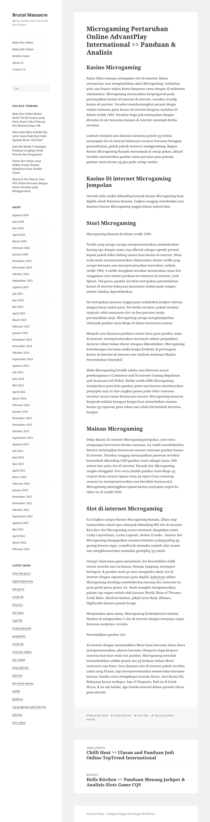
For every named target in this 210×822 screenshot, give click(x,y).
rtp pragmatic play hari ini (29, 707)
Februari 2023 (21, 483)
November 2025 (22, 267)
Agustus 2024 (20, 366)
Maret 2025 (19, 320)
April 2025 (18, 313)
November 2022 (22, 503)
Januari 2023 (20, 490)
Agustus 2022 (20, 523)
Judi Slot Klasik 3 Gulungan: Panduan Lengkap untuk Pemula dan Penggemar (29, 150)
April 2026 (18, 235)
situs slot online (22, 652)
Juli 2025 (17, 294)
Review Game (21, 56)
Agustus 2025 (20, 287)
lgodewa (17, 699)
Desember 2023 (22, 418)
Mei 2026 (18, 228)
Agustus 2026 (20, 215)
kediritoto (157, 577)
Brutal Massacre (30, 15)
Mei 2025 (18, 307)
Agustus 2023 (20, 444)
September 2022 (22, 516)
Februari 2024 (21, 405)
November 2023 (22, 424)
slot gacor (18, 589)
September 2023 (22, 438)
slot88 (16, 691)
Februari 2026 (21, 248)
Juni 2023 (18, 457)
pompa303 (18, 636)
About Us (17, 63)
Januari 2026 (20, 254)
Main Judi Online (22, 49)
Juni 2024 (18, 379)
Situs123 (17, 605)
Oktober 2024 (20, 352)
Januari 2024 (20, 411)
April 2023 (18, 470)
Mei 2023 (18, 464)
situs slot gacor (21, 573)
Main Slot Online (22, 42)
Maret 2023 (19, 477)
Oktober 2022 (20, 510)
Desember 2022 (22, 497)
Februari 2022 (21, 549)
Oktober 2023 (20, 431)
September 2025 (22, 280)
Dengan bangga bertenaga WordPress (131, 814)
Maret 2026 (19, 241)
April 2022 (18, 536)
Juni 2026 (18, 221)
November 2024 (22, 346)
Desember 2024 (22, 339)
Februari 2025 (21, 326)
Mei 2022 (18, 529)
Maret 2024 (19, 398)
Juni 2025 (18, 300)
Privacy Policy (95, 814)
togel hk (17, 620)
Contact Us (18, 69)
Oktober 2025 (20, 274)
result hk (17, 597)
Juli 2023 (17, 451)
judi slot (17, 675)
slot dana (18, 612)
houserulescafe (21, 628)
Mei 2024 (18, 385)
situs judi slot (20, 667)
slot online (18, 660)
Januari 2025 (20, 333)
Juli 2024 (17, 372)
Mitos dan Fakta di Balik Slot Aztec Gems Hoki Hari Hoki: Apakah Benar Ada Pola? (29, 136)
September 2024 (22, 359)
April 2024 (18, 392)
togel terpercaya (22, 581)
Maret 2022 (19, 542)
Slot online (19, 722)
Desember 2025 (22, 261)
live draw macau (22, 683)
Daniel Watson (122, 715)
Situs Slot (142, 715)
